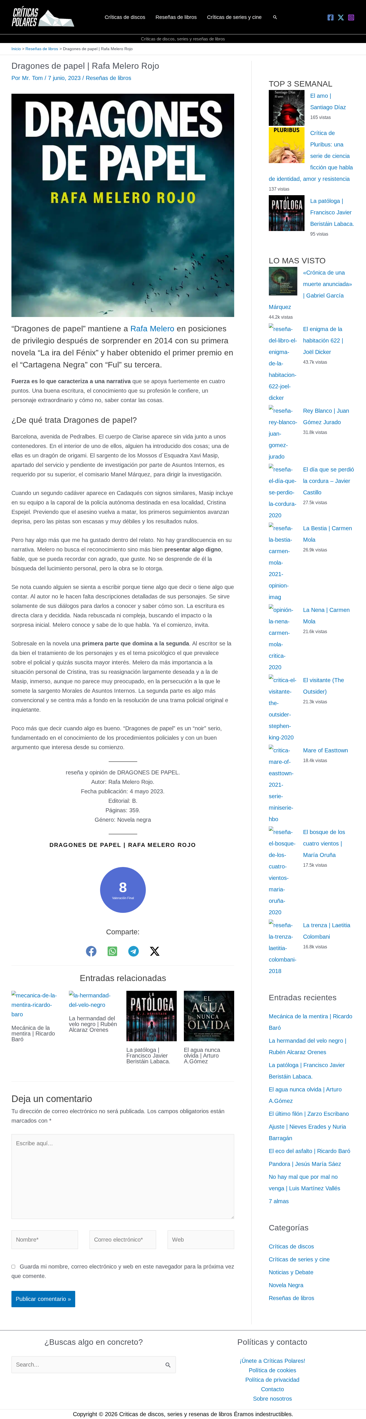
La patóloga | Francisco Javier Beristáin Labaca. (148, 1055)
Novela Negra (286, 1285)
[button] (275, 17)
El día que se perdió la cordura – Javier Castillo (328, 481)
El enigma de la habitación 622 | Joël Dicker (323, 340)
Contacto (272, 1389)
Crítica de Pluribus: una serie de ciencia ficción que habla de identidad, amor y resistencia (311, 156)
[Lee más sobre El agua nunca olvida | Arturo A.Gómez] (209, 1015)
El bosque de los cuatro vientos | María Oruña (324, 843)
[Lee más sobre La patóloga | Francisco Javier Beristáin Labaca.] (151, 1015)
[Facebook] (330, 17)
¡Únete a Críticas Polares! (272, 1361)
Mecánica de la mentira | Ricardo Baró (33, 1033)
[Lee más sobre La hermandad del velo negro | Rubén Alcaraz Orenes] (94, 1000)
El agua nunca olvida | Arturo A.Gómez (202, 1055)
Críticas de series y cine (299, 1259)
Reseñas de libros (108, 78)
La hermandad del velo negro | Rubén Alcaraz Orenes (93, 1024)
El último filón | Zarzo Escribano (309, 1114)
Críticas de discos (291, 1246)
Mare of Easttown (325, 750)
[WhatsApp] (112, 951)
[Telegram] (133, 951)
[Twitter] (340, 17)
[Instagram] (351, 17)
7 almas (279, 1201)
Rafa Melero (152, 328)
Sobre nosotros (272, 1398)
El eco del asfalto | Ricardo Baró (309, 1151)
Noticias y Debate (291, 1272)
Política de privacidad (272, 1380)
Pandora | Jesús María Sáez (305, 1164)
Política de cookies (272, 1370)
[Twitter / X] (154, 951)
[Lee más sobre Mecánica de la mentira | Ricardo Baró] (36, 1004)
